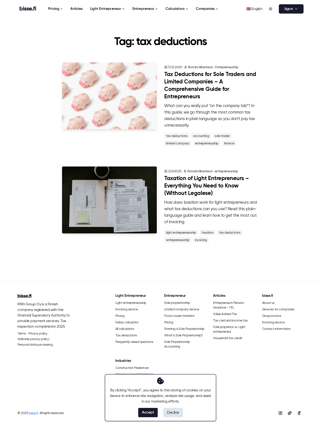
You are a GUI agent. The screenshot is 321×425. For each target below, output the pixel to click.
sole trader (222, 136)
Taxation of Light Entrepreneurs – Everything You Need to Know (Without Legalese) (206, 186)
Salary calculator (127, 322)
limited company (177, 143)
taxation (207, 232)
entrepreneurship (206, 143)
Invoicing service (126, 309)
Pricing (53, 9)
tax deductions (176, 136)
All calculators (124, 329)
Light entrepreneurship (130, 303)
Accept (148, 412)
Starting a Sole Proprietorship (184, 329)
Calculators (175, 9)
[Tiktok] (289, 413)
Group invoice (271, 316)
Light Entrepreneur (105, 9)
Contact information (276, 329)
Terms (21, 333)
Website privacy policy (33, 339)
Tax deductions (126, 335)
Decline (173, 412)
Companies (205, 9)
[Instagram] (280, 413)
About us (268, 303)
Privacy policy (37, 333)
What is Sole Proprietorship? (183, 335)
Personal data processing (35, 344)
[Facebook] (299, 413)
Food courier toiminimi (179, 316)
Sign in (288, 9)
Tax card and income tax (230, 320)
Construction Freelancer (132, 368)
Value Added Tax (225, 314)
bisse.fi (24, 296)
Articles (76, 9)
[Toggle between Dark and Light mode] (270, 9)
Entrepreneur (143, 9)
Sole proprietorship (177, 303)
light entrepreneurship (181, 232)
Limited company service (181, 309)
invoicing (201, 240)
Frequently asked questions (134, 342)
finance (229, 143)
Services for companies (278, 309)
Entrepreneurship (226, 67)
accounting (201, 136)
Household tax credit (227, 338)
